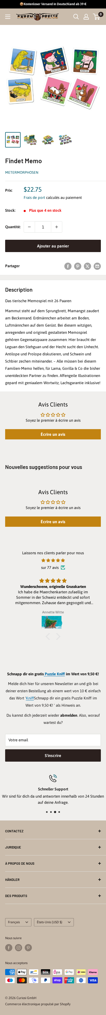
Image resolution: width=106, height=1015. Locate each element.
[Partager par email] (97, 266)
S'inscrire (53, 755)
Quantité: (13, 227)
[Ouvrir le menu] (7, 17)
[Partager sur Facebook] (68, 266)
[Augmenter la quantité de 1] (56, 227)
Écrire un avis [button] (53, 434)
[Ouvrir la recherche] (76, 17)
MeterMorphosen (21, 172)
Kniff (30, 698)
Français (14, 922)
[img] (53, 560)
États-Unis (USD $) (49, 922)
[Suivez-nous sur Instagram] (18, 947)
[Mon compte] (86, 17)
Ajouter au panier (53, 246)
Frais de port (34, 197)
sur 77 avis (50, 567)
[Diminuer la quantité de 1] (29, 227)
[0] (96, 17)
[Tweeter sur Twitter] (87, 266)
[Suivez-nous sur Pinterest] (28, 947)
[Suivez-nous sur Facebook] (8, 947)
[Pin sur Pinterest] (77, 266)
